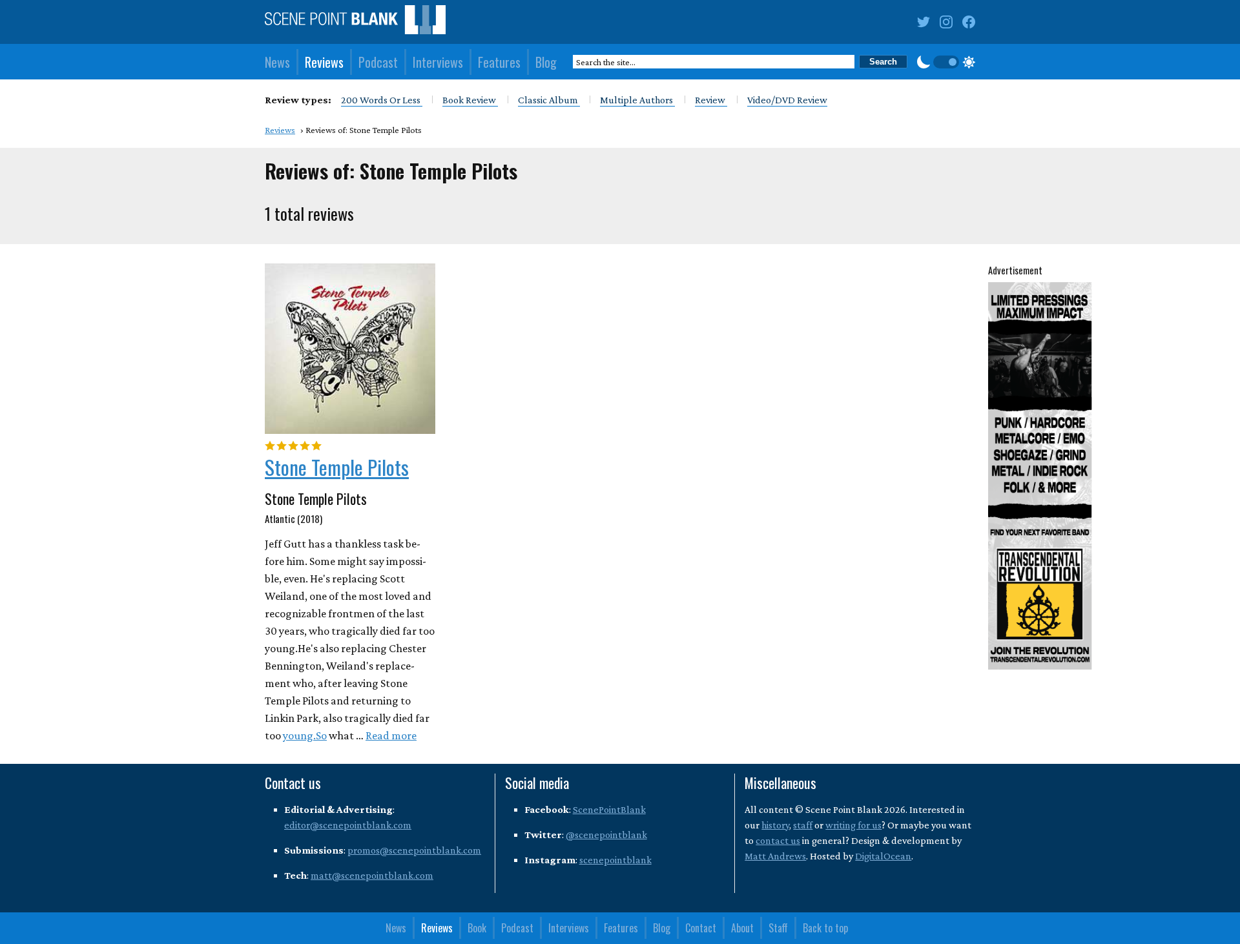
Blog (546, 62)
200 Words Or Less (381, 99)
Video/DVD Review (787, 99)
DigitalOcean (883, 855)
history (775, 824)
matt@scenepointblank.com (372, 875)
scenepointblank (615, 859)
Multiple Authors (637, 99)
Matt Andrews (775, 855)
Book (477, 928)
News (277, 62)
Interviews (438, 62)
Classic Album (549, 99)
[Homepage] (355, 22)
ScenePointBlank (609, 809)
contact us (778, 840)
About (742, 928)
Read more (391, 735)
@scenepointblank (606, 834)
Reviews (324, 62)
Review (711, 99)
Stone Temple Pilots (337, 467)
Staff (778, 928)
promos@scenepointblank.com (414, 850)
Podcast (378, 62)
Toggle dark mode (946, 62)
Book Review (470, 99)
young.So (305, 735)
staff (802, 824)
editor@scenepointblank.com (347, 824)
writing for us (853, 824)
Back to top (825, 928)
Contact (700, 928)
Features (499, 62)
